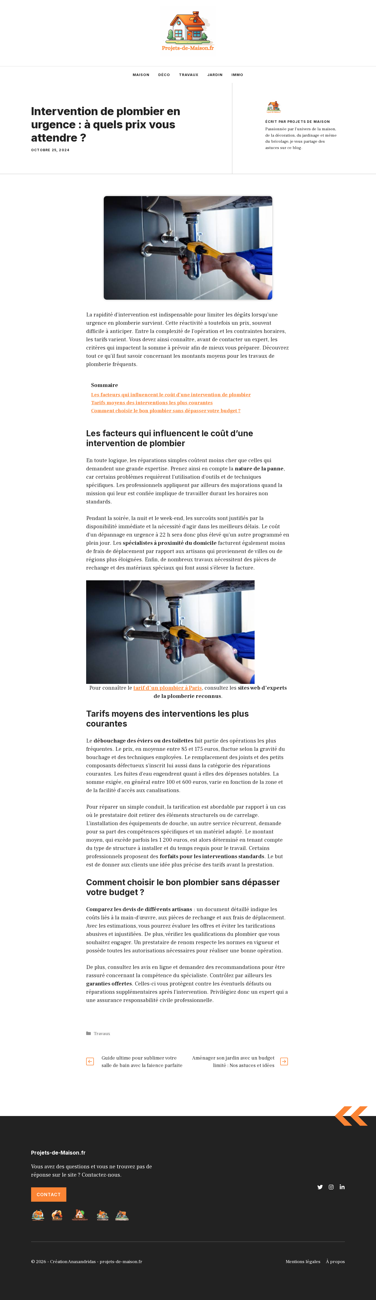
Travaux (188, 74)
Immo (237, 74)
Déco (164, 74)
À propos (335, 1262)
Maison (141, 74)
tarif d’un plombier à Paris (167, 688)
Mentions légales (303, 1262)
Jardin (215, 74)
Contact (49, 1194)
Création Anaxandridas (73, 1262)
